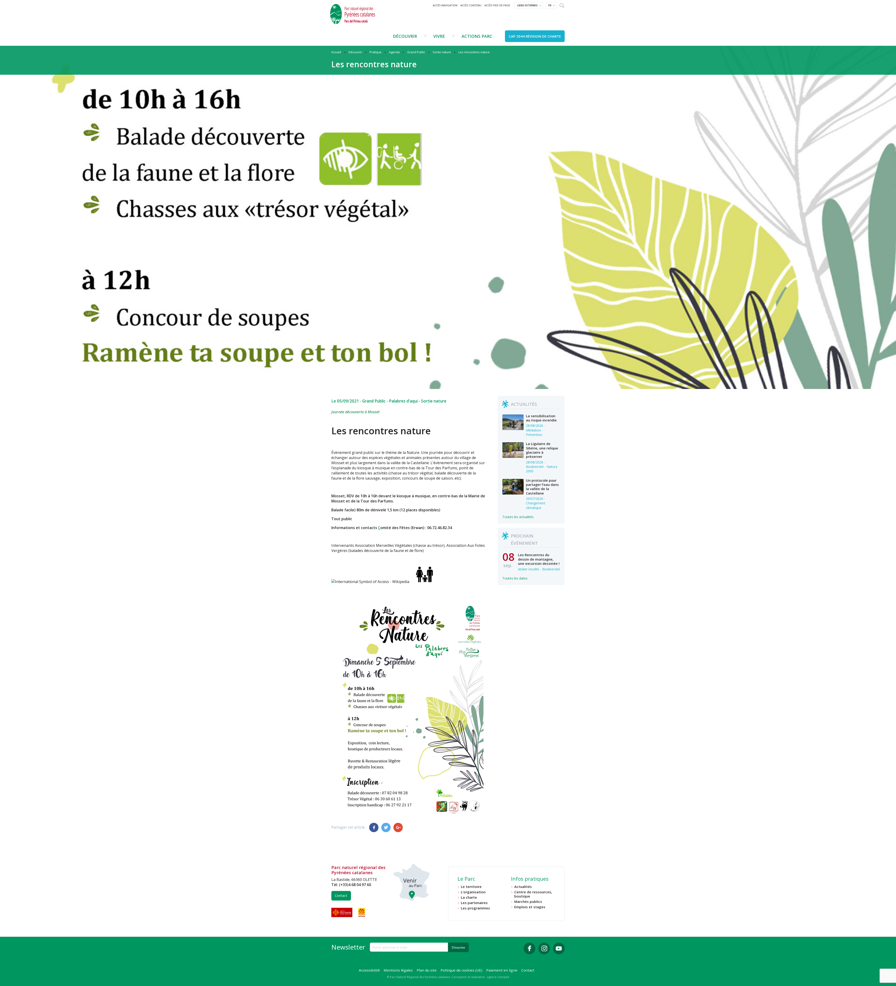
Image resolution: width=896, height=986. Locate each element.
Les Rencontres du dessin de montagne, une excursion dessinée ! (539, 559)
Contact (341, 895)
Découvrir (405, 36)
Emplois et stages (529, 907)
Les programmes (475, 908)
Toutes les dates (515, 578)
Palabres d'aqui (403, 401)
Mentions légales (398, 970)
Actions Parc (477, 36)
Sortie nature (433, 401)
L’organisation (473, 892)
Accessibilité (369, 970)
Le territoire (471, 886)
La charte (469, 897)
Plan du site (427, 970)
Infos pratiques (530, 879)
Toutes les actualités (518, 517)
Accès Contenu (470, 5)
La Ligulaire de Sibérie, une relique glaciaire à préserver (542, 450)
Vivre (439, 36)
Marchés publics (528, 901)
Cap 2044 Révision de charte (535, 36)
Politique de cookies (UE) (461, 970)
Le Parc (466, 879)
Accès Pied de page (497, 5)
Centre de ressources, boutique (533, 894)
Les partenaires (474, 903)
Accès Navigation (445, 5)
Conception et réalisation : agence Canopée (480, 977)
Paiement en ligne (501, 970)
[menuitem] (445, 5)
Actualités (523, 886)
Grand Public (374, 401)
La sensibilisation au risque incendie (541, 417)
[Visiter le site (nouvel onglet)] (342, 912)
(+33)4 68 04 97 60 (355, 884)
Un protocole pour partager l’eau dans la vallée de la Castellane (542, 486)
